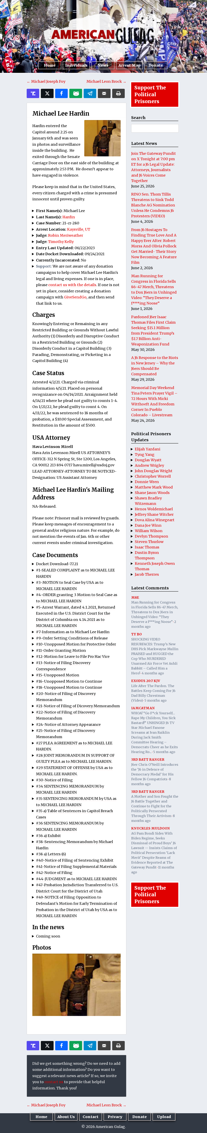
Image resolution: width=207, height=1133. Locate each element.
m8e (135, 597)
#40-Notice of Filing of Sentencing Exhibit (74, 860)
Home (50, 65)
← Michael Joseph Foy (46, 81)
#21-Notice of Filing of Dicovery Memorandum (78, 706)
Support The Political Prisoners (150, 94)
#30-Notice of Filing (54, 780)
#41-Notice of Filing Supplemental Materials (76, 866)
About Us (66, 1116)
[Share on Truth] (33, 93)
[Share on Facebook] (61, 93)
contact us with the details (72, 284)
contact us (53, 1082)
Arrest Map (129, 65)
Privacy (115, 1116)
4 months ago (153, 673)
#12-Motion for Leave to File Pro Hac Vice (73, 656)
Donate (156, 65)
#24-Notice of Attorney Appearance (68, 724)
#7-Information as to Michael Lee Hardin (73, 632)
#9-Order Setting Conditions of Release (72, 638)
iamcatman (143, 708)
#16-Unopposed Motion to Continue (69, 681)
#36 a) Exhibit (48, 835)
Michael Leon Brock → (106, 81)
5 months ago (156, 700)
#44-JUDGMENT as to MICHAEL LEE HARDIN (76, 879)
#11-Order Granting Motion (61, 650)
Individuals (76, 65)
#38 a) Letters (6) (51, 854)
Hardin (68, 217)
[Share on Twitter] (47, 93)
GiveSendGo (75, 297)
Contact (90, 1116)
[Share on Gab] (75, 93)
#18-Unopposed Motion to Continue (69, 687)
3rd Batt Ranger (147, 759)
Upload (164, 1116)
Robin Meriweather (65, 235)
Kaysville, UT (78, 229)
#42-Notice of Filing (54, 872)
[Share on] (90, 93)
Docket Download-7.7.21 (57, 564)
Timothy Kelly (61, 241)
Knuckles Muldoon (150, 828)
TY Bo (136, 634)
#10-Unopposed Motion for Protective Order (76, 644)
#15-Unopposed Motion (57, 675)
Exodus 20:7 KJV (145, 681)
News (103, 65)
